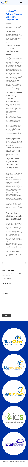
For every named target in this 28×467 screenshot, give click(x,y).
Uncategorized (9, 23)
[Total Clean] (9, 2)
